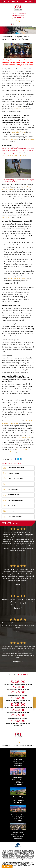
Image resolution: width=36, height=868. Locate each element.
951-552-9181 (18, 820)
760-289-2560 (18, 802)
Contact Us (30, 746)
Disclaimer (23, 746)
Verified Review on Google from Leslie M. (14, 155)
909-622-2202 (18, 838)
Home (5, 1)
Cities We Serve (6, 746)
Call (9, 1)
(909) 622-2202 (12, 139)
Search (22, 1)
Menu (30, 1)
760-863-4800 (18, 765)
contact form (29, 139)
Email (13, 1)
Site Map (15, 746)
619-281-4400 (18, 784)
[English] (11, 24)
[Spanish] (13, 24)
